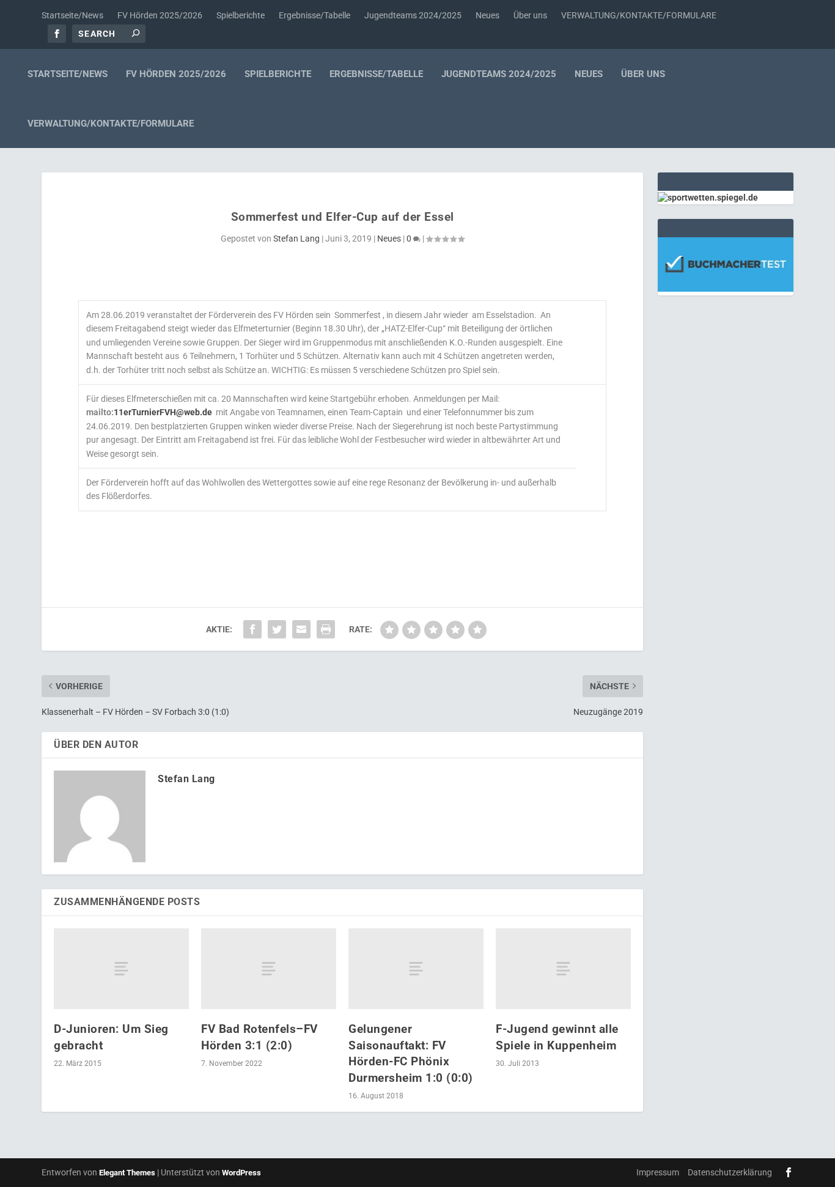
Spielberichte (240, 15)
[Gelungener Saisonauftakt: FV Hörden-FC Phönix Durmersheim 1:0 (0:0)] (416, 968)
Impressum (657, 1172)
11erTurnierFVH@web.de (163, 412)
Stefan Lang (296, 238)
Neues (487, 15)
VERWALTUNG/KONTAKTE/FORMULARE (638, 15)
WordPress (241, 1172)
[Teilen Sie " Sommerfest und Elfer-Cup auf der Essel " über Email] (301, 629)
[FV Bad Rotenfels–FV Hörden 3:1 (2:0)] (268, 968)
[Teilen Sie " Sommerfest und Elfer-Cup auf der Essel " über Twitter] (277, 629)
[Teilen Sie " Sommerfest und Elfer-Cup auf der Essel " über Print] (326, 629)
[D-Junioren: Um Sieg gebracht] (121, 968)
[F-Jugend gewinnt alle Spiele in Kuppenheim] (563, 968)
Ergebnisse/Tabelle (314, 15)
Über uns (530, 15)
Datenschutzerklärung (730, 1172)
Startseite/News (72, 15)
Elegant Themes (127, 1172)
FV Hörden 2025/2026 (159, 15)
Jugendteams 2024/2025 (413, 15)
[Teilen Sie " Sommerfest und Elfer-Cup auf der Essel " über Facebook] (252, 629)
